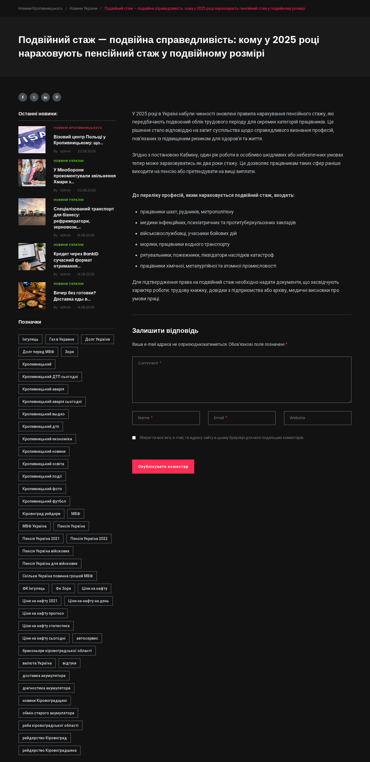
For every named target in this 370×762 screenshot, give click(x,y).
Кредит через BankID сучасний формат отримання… (76, 260)
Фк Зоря (63, 588)
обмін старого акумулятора (48, 713)
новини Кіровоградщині (44, 700)
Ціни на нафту (94, 588)
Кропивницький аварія (43, 389)
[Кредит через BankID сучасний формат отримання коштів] (32, 256)
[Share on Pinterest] (57, 97)
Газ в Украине (61, 339)
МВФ (75, 514)
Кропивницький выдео (43, 414)
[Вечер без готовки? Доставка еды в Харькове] (32, 295)
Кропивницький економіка (47, 439)
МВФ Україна (34, 526)
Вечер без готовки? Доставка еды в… (75, 296)
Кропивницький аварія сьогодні (52, 401)
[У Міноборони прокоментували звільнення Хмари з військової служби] (32, 172)
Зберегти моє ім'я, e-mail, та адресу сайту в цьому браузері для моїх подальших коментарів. (221, 437)
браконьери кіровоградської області (57, 651)
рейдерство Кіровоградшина (49, 750)
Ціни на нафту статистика (46, 626)
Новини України (69, 161)
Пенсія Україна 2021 (41, 538)
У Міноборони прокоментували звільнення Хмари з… (85, 176)
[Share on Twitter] (34, 97)
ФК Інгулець (33, 588)
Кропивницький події (42, 476)
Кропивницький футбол (44, 501)
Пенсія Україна (71, 526)
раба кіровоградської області (50, 725)
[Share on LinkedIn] (45, 97)
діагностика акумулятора (46, 688)
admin (65, 151)
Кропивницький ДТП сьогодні (50, 377)
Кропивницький (36, 364)
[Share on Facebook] (22, 97)
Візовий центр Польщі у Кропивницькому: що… (80, 140)
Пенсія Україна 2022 (89, 538)
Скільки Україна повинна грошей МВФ (57, 576)
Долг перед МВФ (38, 352)
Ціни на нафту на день (88, 601)
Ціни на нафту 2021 (39, 601)
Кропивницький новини (44, 451)
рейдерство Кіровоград (44, 738)
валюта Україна (37, 663)
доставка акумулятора (44, 675)
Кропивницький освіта (43, 464)
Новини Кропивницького (78, 128)
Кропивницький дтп (40, 426)
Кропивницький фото (42, 489)
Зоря (69, 352)
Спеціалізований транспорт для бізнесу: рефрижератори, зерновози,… (84, 218)
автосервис (87, 638)
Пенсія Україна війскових (45, 551)
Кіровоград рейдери (41, 514)
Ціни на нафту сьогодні (44, 638)
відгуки (69, 663)
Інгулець (30, 339)
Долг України (97, 339)
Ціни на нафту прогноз (43, 613)
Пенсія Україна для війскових (49, 563)
